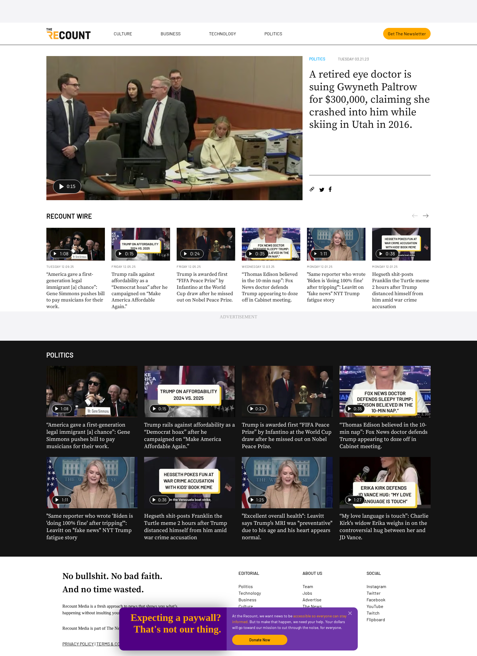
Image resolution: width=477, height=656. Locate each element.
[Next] (415, 216)
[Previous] (426, 216)
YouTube (375, 606)
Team (308, 586)
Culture (123, 33)
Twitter (374, 593)
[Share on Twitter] (321, 190)
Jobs (307, 593)
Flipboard (376, 619)
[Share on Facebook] (330, 190)
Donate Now (259, 640)
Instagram (376, 586)
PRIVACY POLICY (78, 643)
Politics (273, 33)
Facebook (376, 599)
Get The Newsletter (407, 33)
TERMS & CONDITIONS (117, 643)
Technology (222, 33)
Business (171, 33)
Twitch (373, 612)
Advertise (312, 599)
